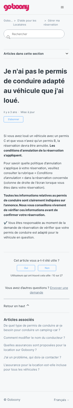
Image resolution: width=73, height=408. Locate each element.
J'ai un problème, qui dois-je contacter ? (32, 357)
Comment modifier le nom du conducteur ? (34, 338)
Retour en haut (15, 306)
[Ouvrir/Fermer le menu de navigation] (62, 7)
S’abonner (13, 119)
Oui (26, 267)
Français (60, 400)
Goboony (9, 20)
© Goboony (12, 400)
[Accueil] (16, 7)
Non (47, 267)
